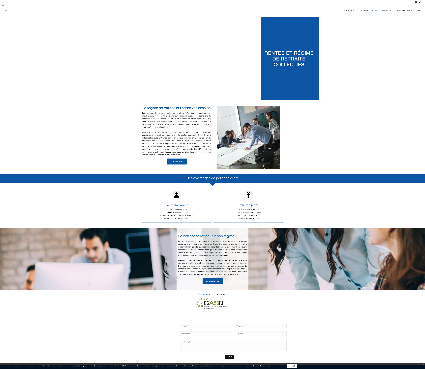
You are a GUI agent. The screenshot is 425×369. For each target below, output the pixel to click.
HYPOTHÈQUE (400, 10)
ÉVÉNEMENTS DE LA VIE (351, 10)
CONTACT (410, 10)
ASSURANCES (375, 10)
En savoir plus (265, 366)
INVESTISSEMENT (388, 10)
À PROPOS (364, 10)
